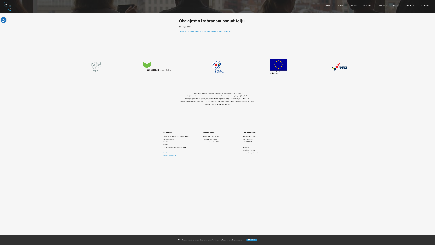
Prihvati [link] (251, 240)
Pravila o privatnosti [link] (169, 153)
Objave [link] (396, 6)
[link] (3, 20)
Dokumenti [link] (410, 6)
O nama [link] (341, 6)
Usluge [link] (354, 6)
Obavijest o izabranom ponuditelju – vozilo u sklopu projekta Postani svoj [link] (205, 31)
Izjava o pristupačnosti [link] (169, 155)
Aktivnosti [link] (368, 6)
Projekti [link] (383, 6)
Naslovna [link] (329, 6)
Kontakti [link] (426, 6)
